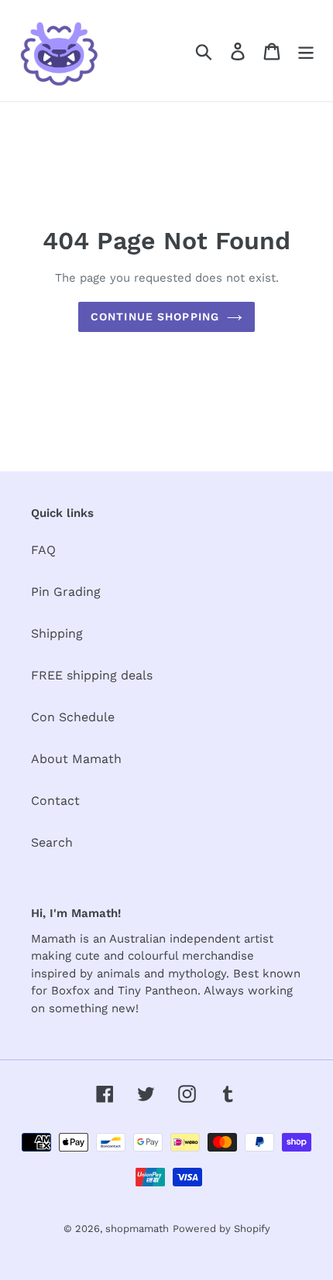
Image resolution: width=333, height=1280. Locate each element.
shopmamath (137, 1228)
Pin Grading (66, 591)
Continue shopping (155, 316)
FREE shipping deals (92, 675)
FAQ (43, 549)
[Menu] (306, 50)
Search (52, 842)
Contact (55, 800)
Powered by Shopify (221, 1228)
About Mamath (76, 758)
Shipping (57, 633)
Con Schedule (73, 717)
